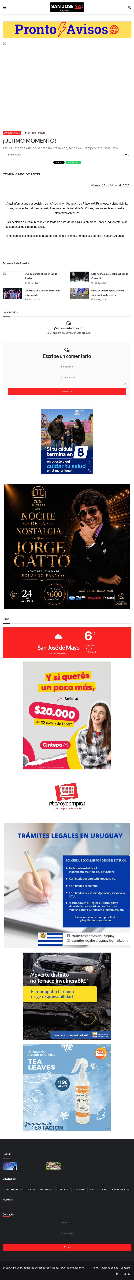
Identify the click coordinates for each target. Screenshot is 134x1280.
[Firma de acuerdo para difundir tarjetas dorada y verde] (79, 293)
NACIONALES (47, 1189)
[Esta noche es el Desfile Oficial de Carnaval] (79, 277)
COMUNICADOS (12, 132)
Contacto (8, 1214)
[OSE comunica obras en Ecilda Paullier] (12, 277)
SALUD (103, 1189)
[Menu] (4, 9)
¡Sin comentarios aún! (68, 328)
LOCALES (30, 1189)
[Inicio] (67, 7)
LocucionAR (79, 1267)
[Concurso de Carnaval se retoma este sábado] (12, 293)
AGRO (92, 1189)
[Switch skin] (129, 9)
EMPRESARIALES (120, 1189)
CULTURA (79, 1189)
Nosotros (8, 1199)
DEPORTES (64, 1189)
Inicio (96, 1267)
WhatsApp (74, 162)
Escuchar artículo (36, 132)
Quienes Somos (109, 1267)
